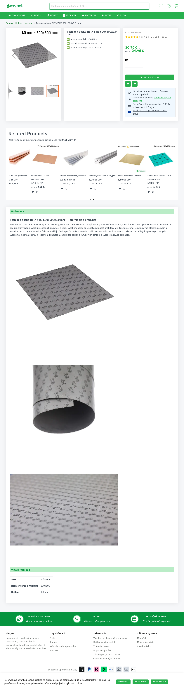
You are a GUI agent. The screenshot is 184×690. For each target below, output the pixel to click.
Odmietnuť (123, 682)
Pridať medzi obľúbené (128, 84)
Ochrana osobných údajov (106, 658)
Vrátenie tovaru (101, 646)
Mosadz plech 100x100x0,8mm (129, 176)
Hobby (18, 23)
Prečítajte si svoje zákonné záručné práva (150, 112)
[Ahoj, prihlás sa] (169, 6)
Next (179, 170)
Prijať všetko (159, 682)
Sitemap (54, 642)
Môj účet (141, 638)
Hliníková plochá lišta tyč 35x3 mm (73, 176)
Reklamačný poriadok (104, 642)
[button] (13, 55)
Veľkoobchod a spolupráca (63, 646)
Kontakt (54, 650)
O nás (52, 638)
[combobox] (99, 6)
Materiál (29, 23)
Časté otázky (143, 646)
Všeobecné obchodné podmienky (110, 638)
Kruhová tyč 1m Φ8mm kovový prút (102, 176)
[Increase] (140, 65)
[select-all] (67, 140)
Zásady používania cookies (106, 654)
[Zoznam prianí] (161, 6)
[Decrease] (127, 65)
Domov (9, 23)
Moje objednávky (145, 642)
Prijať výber (140, 682)
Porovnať (135, 84)
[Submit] (145, 6)
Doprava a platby (102, 650)
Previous (5, 170)
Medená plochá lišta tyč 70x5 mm (14, 176)
